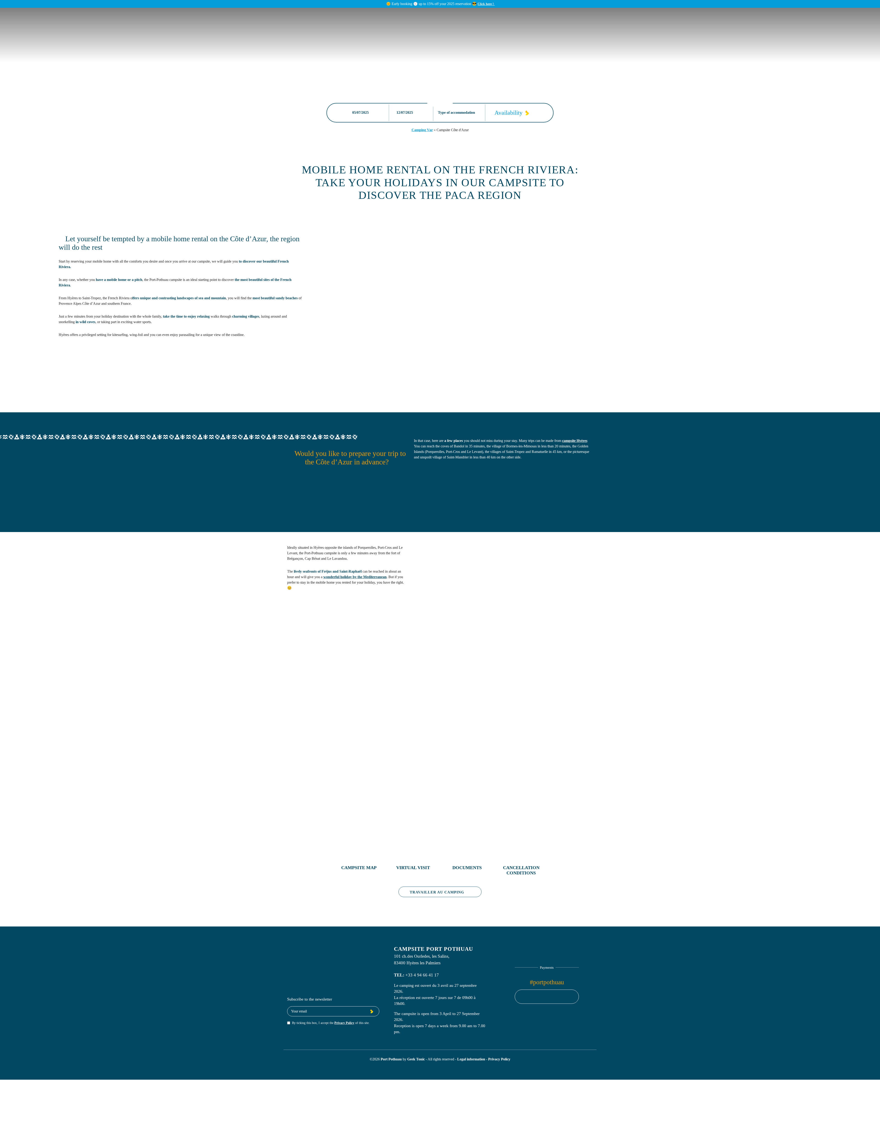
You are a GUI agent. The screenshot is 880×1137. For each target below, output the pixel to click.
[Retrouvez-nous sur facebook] (538, 997)
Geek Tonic (416, 1059)
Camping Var (422, 130)
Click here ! (486, 4)
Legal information (471, 1059)
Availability (508, 112)
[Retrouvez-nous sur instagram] (547, 997)
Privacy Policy (344, 1023)
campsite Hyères (574, 441)
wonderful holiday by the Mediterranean (355, 577)
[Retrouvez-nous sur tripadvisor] (555, 997)
